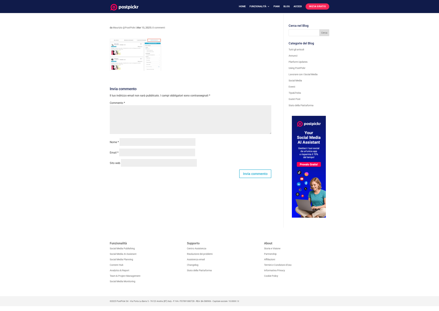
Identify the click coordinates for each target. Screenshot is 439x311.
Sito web (115, 163)
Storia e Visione (272, 248)
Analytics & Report (119, 270)
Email (114, 152)
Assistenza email (196, 259)
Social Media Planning (121, 259)
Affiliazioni (269, 259)
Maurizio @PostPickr (124, 27)
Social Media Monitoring (122, 281)
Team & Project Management (125, 276)
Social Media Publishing (122, 248)
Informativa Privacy (274, 270)
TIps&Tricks (295, 93)
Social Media (295, 80)
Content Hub (116, 265)
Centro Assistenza (196, 248)
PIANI (277, 6)
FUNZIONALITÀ (258, 6)
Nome (114, 142)
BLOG (286, 6)
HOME (242, 6)
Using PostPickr (297, 68)
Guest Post (294, 99)
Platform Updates (298, 61)
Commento (117, 103)
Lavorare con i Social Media (303, 74)
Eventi (292, 86)
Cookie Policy (271, 276)
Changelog (192, 265)
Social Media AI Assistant (123, 254)
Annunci (293, 55)
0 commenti (158, 27)
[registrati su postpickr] (309, 167)
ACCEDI (298, 6)
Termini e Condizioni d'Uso (278, 265)
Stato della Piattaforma (301, 105)
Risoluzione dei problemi (199, 254)
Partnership (270, 254)
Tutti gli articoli (296, 49)
